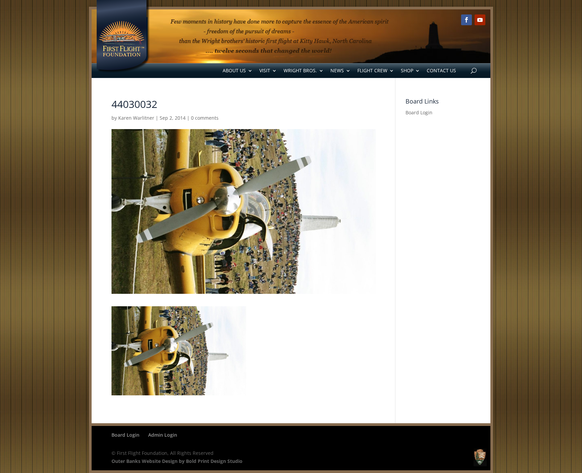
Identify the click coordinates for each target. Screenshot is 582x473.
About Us (234, 70)
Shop (407, 70)
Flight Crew (372, 70)
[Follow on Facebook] (466, 19)
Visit (264, 70)
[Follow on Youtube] (480, 19)
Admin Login (162, 435)
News (337, 70)
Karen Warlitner (136, 118)
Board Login (419, 112)
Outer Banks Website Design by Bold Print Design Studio (177, 461)
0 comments (205, 118)
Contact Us (441, 70)
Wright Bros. (300, 70)
